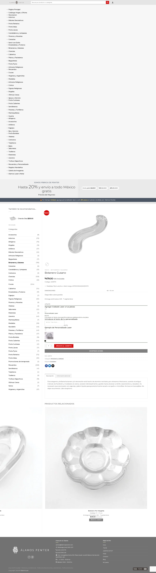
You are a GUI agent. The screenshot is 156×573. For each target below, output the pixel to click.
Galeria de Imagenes (16, 170)
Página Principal (14, 9)
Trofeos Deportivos (15, 161)
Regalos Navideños (15, 167)
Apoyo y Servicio (14, 98)
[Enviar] (107, 2)
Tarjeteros (12, 143)
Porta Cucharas (14, 100)
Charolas (11, 51)
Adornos (11, 17)
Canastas (11, 39)
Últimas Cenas (13, 95)
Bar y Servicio (13, 131)
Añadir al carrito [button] (96, 519)
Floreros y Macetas (15, 36)
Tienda (105, 548)
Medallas (11, 79)
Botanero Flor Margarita (96, 511)
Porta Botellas (13, 133)
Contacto (105, 556)
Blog (104, 559)
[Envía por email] (52, 365)
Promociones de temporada (18, 361)
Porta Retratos (13, 24)
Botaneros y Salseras (16, 48)
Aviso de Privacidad (14, 568)
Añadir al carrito (64, 346)
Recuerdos (12, 69)
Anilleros (11, 125)
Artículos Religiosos (15, 67)
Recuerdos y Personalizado (18, 164)
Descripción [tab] (50, 376)
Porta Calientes (14, 103)
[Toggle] (36, 283)
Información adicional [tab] (63, 376)
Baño (10, 146)
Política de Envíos (67, 568)
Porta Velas (12, 27)
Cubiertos (12, 54)
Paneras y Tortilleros (15, 110)
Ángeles (11, 91)
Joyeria (11, 116)
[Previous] (45, 527)
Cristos (11, 85)
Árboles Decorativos (15, 20)
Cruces (11, 72)
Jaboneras (12, 148)
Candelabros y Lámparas (17, 33)
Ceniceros (12, 140)
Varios (10, 386)
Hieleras (11, 137)
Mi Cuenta (106, 562)
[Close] (10, 177)
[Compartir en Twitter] (49, 365)
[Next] (51, 263)
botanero (53, 361)
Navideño (12, 327)
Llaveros (11, 158)
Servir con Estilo (14, 43)
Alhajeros (11, 118)
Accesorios (12, 121)
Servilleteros (13, 106)
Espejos (11, 128)
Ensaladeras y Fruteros (16, 45)
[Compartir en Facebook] (46, 365)
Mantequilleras (13, 113)
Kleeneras (12, 155)
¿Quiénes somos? (108, 550)
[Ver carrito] (116, 3)
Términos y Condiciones (28, 568)
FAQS (104, 553)
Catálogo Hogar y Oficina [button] (17, 13)
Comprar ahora (96, 351)
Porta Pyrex (12, 64)
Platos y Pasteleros (15, 57)
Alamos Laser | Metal (16, 174)
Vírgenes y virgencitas (16, 76)
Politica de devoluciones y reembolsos (49, 568)
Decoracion (12, 15)
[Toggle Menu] (10, 6)
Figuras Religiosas (15, 88)
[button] (113, 2)
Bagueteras (12, 61)
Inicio (47, 270)
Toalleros (11, 151)
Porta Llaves (13, 30)
